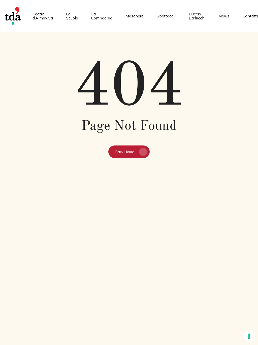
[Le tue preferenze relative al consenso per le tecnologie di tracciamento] (249, 336)
